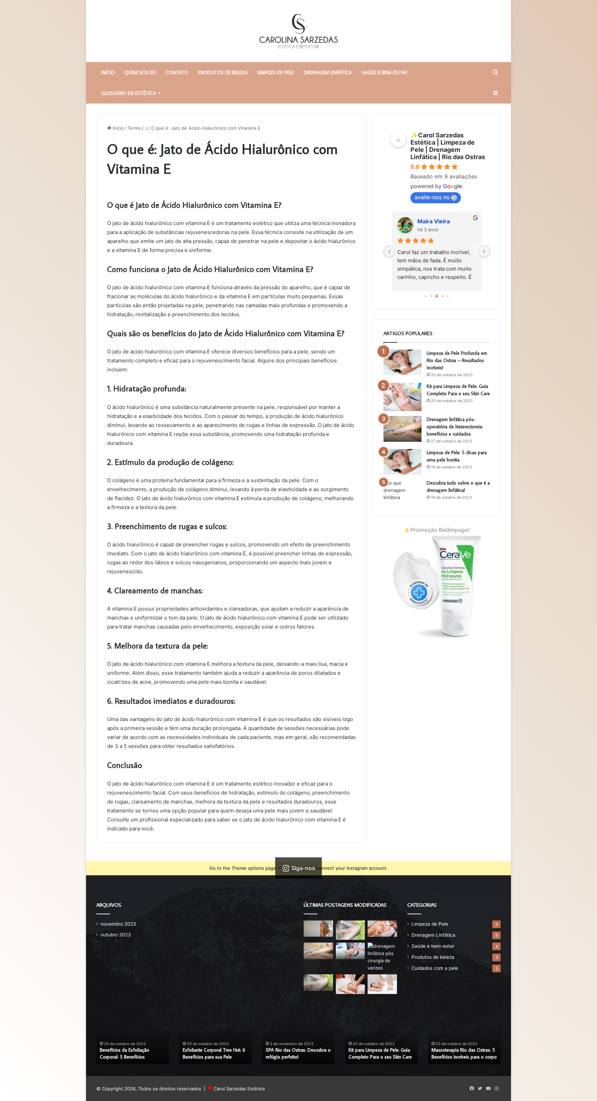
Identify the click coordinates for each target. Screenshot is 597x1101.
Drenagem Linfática (328, 72)
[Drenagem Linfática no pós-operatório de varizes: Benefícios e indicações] (382, 957)
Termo (134, 128)
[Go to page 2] (431, 296)
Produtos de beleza (223, 72)
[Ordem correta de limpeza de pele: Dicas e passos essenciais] (318, 928)
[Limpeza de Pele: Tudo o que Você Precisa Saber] (382, 928)
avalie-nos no (432, 197)
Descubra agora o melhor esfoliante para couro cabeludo (297, 1053)
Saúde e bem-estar (384, 72)
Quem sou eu (140, 72)
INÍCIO (108, 72)
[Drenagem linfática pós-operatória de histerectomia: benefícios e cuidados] (402, 429)
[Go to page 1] (425, 296)
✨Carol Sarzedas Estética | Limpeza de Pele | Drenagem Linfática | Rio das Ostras (447, 145)
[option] (132, 1037)
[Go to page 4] (442, 296)
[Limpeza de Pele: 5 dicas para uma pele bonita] (402, 462)
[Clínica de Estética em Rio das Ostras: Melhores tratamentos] (350, 984)
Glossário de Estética (128, 93)
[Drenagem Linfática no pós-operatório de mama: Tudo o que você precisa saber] (318, 982)
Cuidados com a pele (434, 968)
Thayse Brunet (437, 221)
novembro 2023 (118, 924)
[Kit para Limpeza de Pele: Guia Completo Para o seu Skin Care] (402, 397)
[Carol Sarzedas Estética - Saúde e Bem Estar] (298, 31)
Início (117, 128)
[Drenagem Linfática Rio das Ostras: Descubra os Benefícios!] (382, 984)
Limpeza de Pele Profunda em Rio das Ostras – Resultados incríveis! (457, 360)
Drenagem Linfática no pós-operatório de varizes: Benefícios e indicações (464, 1050)
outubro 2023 (116, 934)
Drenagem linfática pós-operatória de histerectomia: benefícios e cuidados (455, 426)
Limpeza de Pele (275, 72)
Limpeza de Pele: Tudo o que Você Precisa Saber (212, 1053)
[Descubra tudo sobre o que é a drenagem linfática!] (402, 492)
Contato (176, 72)
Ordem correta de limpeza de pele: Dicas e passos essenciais (131, 1053)
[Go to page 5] (447, 296)
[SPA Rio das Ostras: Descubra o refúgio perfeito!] (350, 930)
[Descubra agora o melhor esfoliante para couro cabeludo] (350, 951)
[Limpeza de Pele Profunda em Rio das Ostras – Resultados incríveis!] (402, 362)
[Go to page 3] (436, 296)
